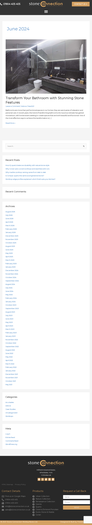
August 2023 (10, 312)
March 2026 (10, 225)
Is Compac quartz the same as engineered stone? (25, 176)
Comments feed (12, 441)
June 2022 (9, 353)
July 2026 (9, 215)
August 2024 (10, 284)
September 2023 (12, 308)
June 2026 (9, 218)
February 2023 (11, 333)
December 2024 (12, 270)
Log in (8, 434)
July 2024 (9, 288)
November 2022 (12, 340)
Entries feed (10, 437)
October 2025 (11, 243)
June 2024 (9, 291)
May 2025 (9, 253)
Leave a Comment (13, 106)
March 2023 (10, 329)
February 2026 (11, 229)
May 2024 (9, 295)
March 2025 (10, 260)
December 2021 (12, 374)
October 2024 (11, 277)
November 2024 (12, 274)
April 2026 (9, 222)
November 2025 (12, 239)
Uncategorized (11, 413)
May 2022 (9, 357)
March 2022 (10, 364)
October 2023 (11, 305)
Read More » (10, 123)
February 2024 (11, 298)
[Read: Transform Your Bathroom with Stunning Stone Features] (46, 66)
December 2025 (12, 236)
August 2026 (10, 212)
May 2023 (9, 322)
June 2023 (9, 319)
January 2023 (11, 336)
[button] (46, 11)
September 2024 (12, 281)
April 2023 (9, 326)
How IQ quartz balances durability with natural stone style (27, 165)
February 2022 (11, 367)
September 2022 (12, 346)
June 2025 (9, 250)
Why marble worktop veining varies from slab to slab (26, 172)
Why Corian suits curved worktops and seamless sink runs (27, 169)
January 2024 (11, 302)
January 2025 (10, 267)
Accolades (10, 402)
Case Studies (11, 409)
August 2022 (10, 350)
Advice (24, 106)
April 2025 (9, 257)
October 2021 (11, 381)
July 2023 (9, 315)
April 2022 (9, 360)
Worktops (9, 416)
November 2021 (12, 377)
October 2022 (11, 343)
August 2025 (10, 246)
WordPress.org (11, 444)
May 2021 (9, 384)
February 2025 (11, 263)
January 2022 (10, 371)
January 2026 (11, 232)
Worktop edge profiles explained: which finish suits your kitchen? (30, 179)
